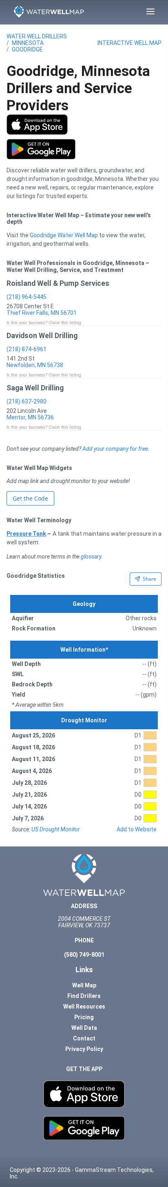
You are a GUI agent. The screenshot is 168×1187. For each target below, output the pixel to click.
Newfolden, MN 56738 (35, 365)
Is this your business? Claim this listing (44, 322)
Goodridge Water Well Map (64, 235)
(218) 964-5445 (26, 297)
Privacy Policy (84, 1049)
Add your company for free (115, 448)
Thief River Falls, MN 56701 (42, 313)
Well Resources (84, 1006)
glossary (91, 556)
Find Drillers (84, 996)
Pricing (84, 1017)
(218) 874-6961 (26, 349)
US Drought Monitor (55, 829)
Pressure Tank (26, 533)
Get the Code (30, 498)
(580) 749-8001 (84, 954)
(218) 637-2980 (26, 401)
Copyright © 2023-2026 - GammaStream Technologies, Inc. (82, 1173)
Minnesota (28, 43)
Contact (84, 1038)
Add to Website (137, 829)
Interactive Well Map (129, 43)
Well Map (84, 985)
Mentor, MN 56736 (30, 417)
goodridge (27, 49)
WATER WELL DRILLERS (37, 36)
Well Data (84, 1027)
